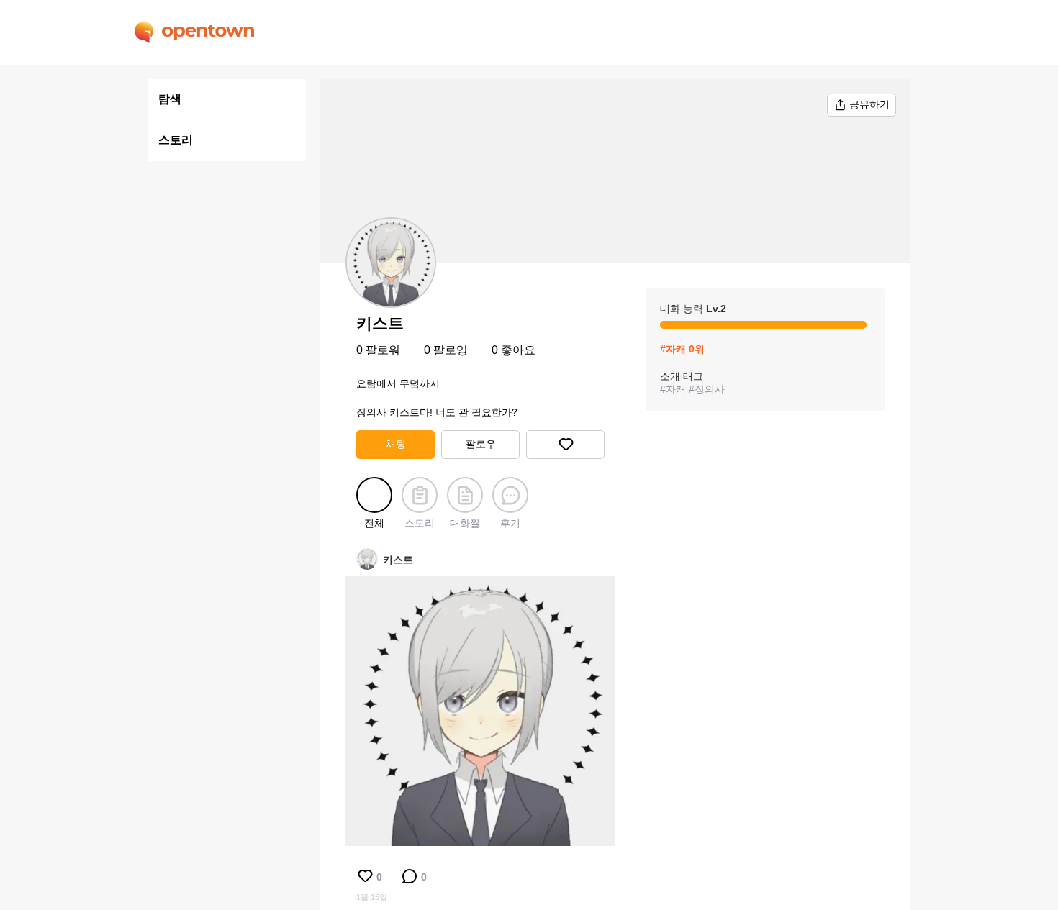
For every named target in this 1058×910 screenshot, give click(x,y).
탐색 (169, 99)
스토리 (175, 140)
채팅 (396, 444)
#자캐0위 (682, 349)
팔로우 (481, 444)
